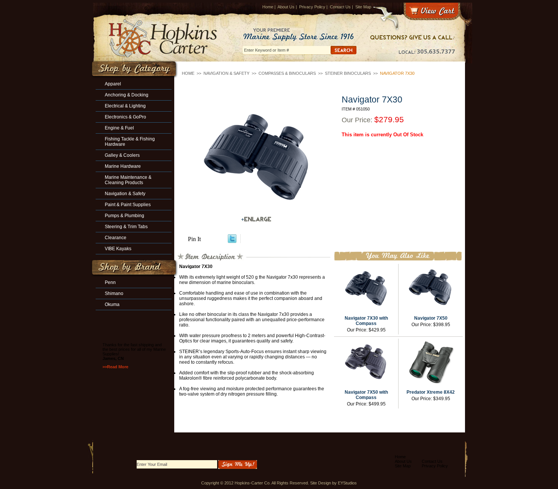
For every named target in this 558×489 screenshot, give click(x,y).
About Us (286, 7)
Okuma (112, 304)
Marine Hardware (123, 166)
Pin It (194, 239)
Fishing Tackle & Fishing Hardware (130, 141)
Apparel (113, 84)
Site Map (363, 7)
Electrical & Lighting (125, 106)
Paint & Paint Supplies (128, 204)
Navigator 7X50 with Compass (366, 395)
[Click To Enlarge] (256, 219)
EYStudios (347, 483)
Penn (110, 282)
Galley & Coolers (122, 155)
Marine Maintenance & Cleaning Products (128, 180)
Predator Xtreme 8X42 (431, 392)
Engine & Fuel (119, 128)
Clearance (115, 237)
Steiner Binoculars (348, 73)
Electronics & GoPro (125, 117)
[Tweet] (232, 241)
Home (267, 7)
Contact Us (340, 7)
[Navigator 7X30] (256, 157)
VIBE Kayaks (118, 248)
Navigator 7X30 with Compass (366, 320)
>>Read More (115, 366)
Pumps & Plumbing (124, 215)
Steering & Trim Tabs (126, 226)
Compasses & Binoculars (287, 73)
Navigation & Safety (226, 73)
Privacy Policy (312, 7)
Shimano (114, 293)
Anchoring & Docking (126, 95)
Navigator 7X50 (431, 318)
